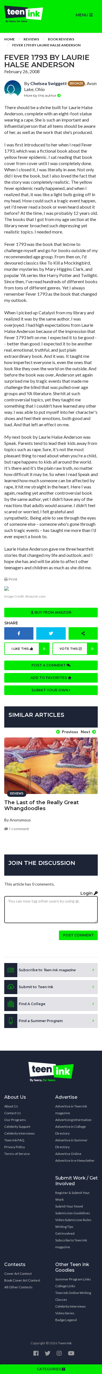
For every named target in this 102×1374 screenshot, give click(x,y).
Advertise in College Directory (70, 1129)
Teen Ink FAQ (14, 1140)
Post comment (78, 935)
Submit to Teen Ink (36, 987)
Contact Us (12, 1113)
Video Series (65, 1313)
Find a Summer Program (41, 1021)
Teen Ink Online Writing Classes (73, 1296)
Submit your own (50, 690)
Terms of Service (17, 1154)
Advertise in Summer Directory (71, 1143)
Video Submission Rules (73, 1220)
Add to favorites (49, 678)
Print (12, 579)
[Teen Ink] (25, 14)
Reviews (31, 39)
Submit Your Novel (69, 1206)
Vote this (77, 649)
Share (11, 623)
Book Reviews (61, 39)
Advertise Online (68, 1154)
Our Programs (15, 1120)
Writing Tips (64, 1226)
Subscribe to (47, 970)
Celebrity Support (17, 1126)
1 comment (18, 829)
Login (87, 893)
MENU (82, 15)
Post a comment (49, 665)
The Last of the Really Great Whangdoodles (41, 805)
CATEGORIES (49, 1369)
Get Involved (65, 1233)
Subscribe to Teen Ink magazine (71, 1243)
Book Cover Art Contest (22, 1280)
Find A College (32, 1004)
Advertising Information (73, 1120)
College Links (65, 1286)
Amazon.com (35, 596)
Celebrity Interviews (19, 1133)
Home (9, 39)
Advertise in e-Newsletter (75, 1160)
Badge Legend (66, 1320)
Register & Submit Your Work (72, 1196)
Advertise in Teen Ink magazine (71, 1109)
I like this (28, 649)
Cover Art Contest (18, 1273)
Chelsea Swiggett (48, 83)
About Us (11, 1106)
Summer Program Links (73, 1279)
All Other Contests (18, 1287)
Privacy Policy (14, 1147)
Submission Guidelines (72, 1213)
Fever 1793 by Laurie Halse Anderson (46, 45)
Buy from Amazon (52, 612)
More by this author (40, 95)
